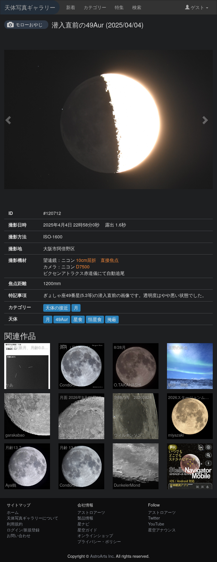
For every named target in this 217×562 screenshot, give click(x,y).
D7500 (83, 266)
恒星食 (95, 319)
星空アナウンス (162, 530)
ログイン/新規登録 (23, 530)
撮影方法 (17, 237)
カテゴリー (95, 7)
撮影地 (15, 248)
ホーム (13, 512)
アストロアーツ (91, 512)
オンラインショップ (95, 535)
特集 (119, 7)
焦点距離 (17, 283)
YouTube (156, 524)
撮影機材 (17, 260)
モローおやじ (29, 24)
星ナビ (83, 524)
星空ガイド (87, 530)
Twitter (154, 518)
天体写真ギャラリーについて (32, 518)
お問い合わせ (19, 535)
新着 (70, 7)
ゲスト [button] (197, 7)
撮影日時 (17, 225)
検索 (136, 7)
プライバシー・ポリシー (99, 541)
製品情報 (85, 518)
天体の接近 (56, 307)
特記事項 (17, 295)
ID (10, 213)
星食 (78, 319)
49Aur (62, 319)
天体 (13, 319)
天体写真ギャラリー (30, 7)
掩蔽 (111, 319)
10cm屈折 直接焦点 (97, 260)
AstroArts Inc (102, 556)
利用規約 (15, 524)
